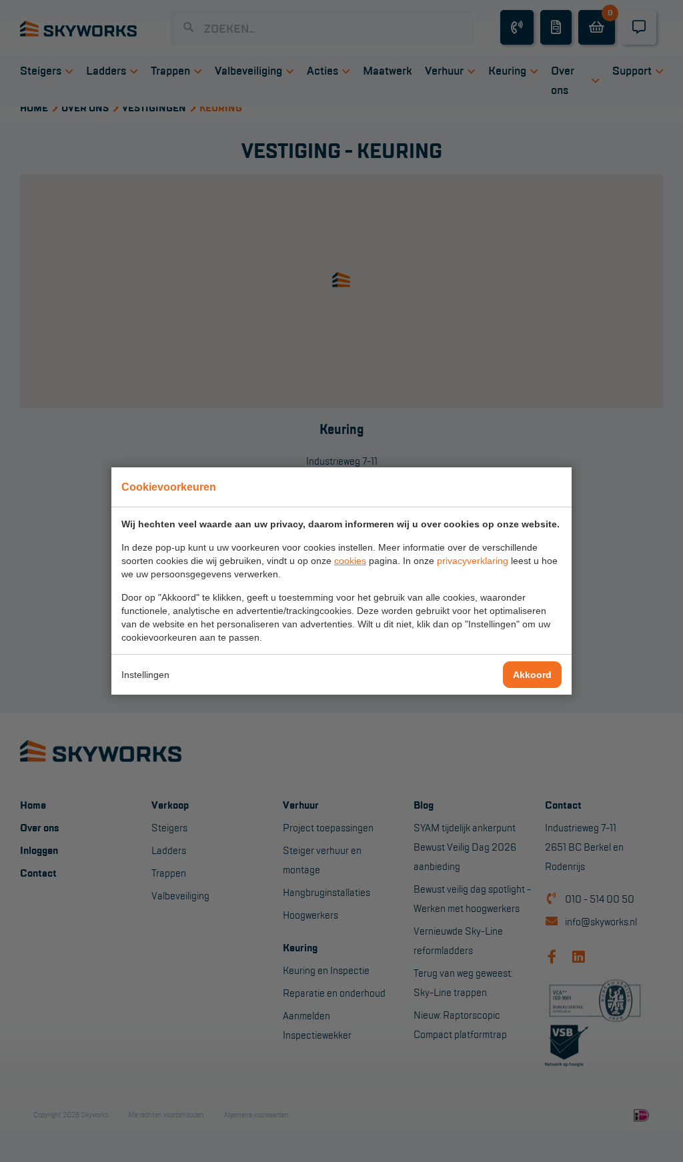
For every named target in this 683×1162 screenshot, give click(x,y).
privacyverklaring (472, 560)
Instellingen (145, 674)
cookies (350, 560)
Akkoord (532, 674)
